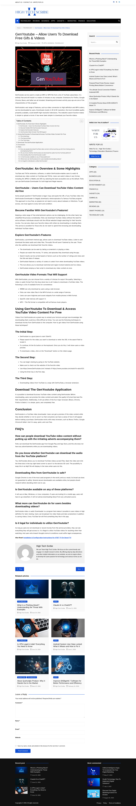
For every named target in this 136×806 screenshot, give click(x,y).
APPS (53, 21)
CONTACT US (27, 2)
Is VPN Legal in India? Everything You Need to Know (103, 71)
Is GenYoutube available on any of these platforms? (35, 157)
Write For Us (95, 156)
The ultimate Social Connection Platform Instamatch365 (102, 91)
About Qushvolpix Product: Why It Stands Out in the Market (104, 98)
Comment (18, 703)
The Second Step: (26, 138)
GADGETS (60, 21)
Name (17, 721)
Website (17, 737)
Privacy (99, 803)
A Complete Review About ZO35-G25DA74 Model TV (103, 104)
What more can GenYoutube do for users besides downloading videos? (41, 159)
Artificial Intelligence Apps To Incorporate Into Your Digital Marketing (111, 770)
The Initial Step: (24, 136)
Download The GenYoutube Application (30, 142)
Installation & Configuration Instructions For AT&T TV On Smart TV (47, 538)
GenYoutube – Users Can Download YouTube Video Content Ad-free (39, 126)
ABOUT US (18, 2)
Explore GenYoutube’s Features (30, 130)
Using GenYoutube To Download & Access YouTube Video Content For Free (42, 134)
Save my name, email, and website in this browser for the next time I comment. (41, 746)
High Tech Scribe (22, 43)
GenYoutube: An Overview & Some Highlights (31, 124)
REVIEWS (36, 21)
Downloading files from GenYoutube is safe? (33, 155)
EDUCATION (91, 21)
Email (17, 729)
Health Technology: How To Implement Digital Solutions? (112, 781)
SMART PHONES (95, 210)
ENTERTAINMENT (95, 185)
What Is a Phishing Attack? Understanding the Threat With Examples (29, 607)
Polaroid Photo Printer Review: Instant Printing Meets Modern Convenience (101, 84)
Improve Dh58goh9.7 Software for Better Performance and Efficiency (102, 111)
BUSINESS (45, 21)
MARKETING (72, 21)
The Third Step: (25, 140)
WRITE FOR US (38, 2)
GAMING (92, 198)
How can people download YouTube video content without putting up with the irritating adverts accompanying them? (47, 150)
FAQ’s (19, 147)
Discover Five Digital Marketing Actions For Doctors (110, 792)
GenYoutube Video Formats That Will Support (33, 132)
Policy (105, 803)
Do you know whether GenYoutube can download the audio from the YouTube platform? (46, 153)
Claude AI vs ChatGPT (62, 605)
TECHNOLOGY (25, 21)
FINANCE (81, 21)
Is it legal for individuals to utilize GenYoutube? (34, 161)
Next (79, 569)
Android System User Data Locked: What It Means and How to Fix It (103, 78)
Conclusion (21, 144)
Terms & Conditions (115, 803)
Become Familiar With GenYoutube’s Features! (34, 128)
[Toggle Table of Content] (81, 121)
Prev (20, 569)
